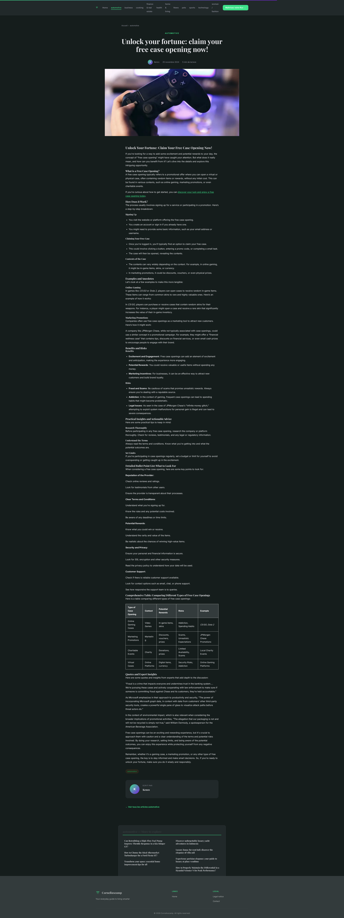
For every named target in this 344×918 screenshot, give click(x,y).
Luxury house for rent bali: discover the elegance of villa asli (194, 851)
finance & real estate (150, 7)
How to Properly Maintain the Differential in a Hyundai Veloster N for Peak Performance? (197, 869)
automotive (116, 7)
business (129, 7)
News (176, 7)
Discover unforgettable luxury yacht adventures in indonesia (192, 842)
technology (203, 7)
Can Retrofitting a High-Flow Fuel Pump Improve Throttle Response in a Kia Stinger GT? (144, 843)
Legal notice (218, 896)
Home (105, 7)
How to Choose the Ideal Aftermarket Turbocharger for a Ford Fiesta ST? (141, 854)
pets (184, 7)
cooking (139, 7)
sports (192, 7)
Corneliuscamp (112, 892)
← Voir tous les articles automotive (142, 807)
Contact (216, 901)
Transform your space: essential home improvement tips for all (142, 863)
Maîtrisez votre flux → (235, 7)
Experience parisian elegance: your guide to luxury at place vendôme (196, 860)
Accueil (124, 25)
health (159, 7)
